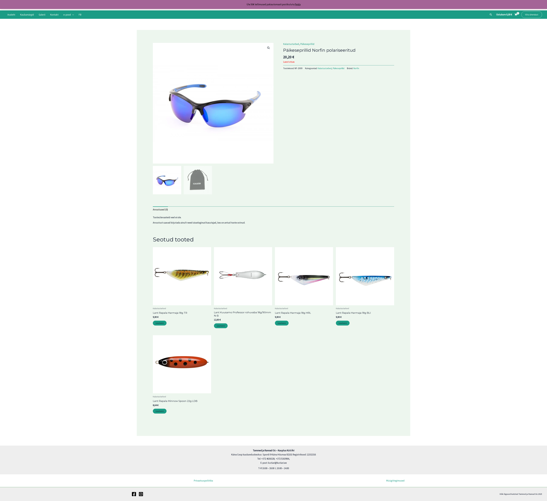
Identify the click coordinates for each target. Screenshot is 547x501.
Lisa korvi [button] (160, 323)
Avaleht (11, 14)
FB (80, 14)
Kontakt (54, 14)
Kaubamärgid (27, 14)
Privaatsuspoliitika (203, 480)
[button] (72, 14)
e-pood (67, 14)
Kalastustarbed (291, 44)
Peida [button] (298, 4)
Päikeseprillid (307, 44)
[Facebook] (134, 494)
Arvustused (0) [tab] (160, 209)
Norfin (356, 68)
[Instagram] (141, 494)
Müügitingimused (395, 480)
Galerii (42, 14)
